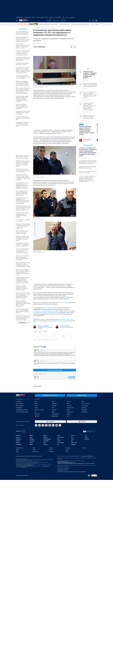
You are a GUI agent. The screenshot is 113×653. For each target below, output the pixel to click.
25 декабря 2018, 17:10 (37, 43)
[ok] (43, 425)
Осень (68, 403)
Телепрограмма (40, 17)
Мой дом (54, 409)
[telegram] (36, 425)
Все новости (23, 29)
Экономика (84, 409)
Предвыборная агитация (21, 409)
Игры (66, 17)
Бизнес (36, 403)
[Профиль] (96, 20)
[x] (53, 425)
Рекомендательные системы (62, 469)
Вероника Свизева (65, 326)
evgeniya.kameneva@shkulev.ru (87, 456)
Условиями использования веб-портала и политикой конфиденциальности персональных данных (75, 463)
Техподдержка (19, 407)
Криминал (54, 403)
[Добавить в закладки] (71, 46)
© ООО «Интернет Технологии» (22, 475)
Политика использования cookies (63, 468)
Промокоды (72, 17)
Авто (36, 401)
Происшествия (70, 407)
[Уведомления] (93, 20)
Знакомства (27, 17)
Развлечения (70, 411)
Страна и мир (85, 405)
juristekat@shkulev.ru (46, 466)
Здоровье (37, 416)
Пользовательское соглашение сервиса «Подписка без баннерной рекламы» (71, 471)
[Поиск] (90, 20)
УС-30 (35, 331)
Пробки (56, 20)
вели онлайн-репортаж (50, 307)
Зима (53, 401)
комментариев (40, 46)
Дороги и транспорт (39, 409)
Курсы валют (58, 17)
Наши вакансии (19, 405)
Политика (69, 405)
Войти (38, 377)
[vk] (39, 425)
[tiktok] (60, 425)
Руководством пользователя (62, 461)
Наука (53, 411)
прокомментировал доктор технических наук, (45, 312)
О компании (19, 401)
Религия (69, 414)
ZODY (63, 17)
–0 (74, 357)
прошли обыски (64, 302)
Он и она (69, 401)
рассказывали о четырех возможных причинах (46, 311)
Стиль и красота (85, 403)
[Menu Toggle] (16, 20)
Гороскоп (51, 17)
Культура (54, 405)
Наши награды (19, 403)
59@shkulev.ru (30, 465)
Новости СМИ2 (37, 386)
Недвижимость (19, 17)
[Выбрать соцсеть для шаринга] (75, 46)
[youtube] (56, 425)
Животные (37, 414)
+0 (70, 357)
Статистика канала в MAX (22, 411)
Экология (84, 407)
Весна (36, 405)
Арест (40, 331)
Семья (68, 416)
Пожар (45, 331)
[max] (49, 425)
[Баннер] (33, 24)
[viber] (46, 425)
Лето (53, 407)
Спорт (83, 401)
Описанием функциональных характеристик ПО (66, 462)
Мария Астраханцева (43, 326)
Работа (68, 409)
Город (36, 407)
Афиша (46, 17)
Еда (35, 411)
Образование (55, 416)
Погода (33, 17)
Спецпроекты (85, 411)
